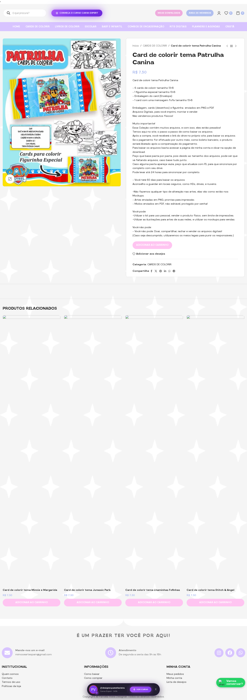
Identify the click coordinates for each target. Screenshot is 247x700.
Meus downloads (169, 13)
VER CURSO (142, 690)
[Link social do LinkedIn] (165, 271)
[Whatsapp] (240, 652)
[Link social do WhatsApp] (169, 271)
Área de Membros (200, 13)
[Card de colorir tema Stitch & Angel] (215, 451)
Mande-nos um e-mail (29, 650)
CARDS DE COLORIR (155, 46)
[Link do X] (156, 271)
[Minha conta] (219, 13)
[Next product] (236, 46)
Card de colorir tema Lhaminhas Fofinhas (152, 590)
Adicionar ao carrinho (152, 245)
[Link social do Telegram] (174, 271)
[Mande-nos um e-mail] (7, 652)
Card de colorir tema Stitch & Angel (210, 590)
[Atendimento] (110, 652)
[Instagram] (218, 652)
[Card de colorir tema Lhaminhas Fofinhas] (154, 451)
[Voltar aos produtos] (231, 46)
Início (136, 46)
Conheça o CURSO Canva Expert (79, 13)
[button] (31, 602)
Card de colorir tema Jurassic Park (87, 590)
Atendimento (127, 650)
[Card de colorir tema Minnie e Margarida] (31, 451)
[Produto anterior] (227, 46)
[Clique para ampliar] (9, 178)
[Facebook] (229, 652)
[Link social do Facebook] (151, 271)
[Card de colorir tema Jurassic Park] (93, 451)
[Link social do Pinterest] (160, 271)
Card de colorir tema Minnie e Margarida (30, 590)
